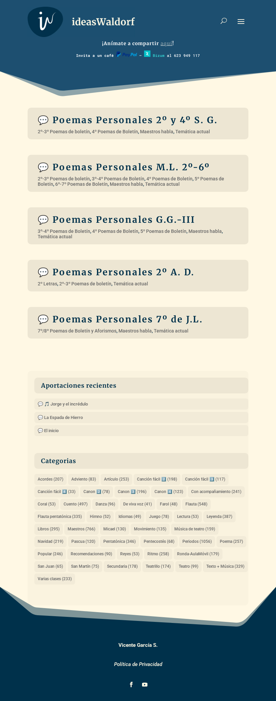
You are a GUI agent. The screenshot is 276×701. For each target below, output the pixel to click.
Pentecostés (159, 541)
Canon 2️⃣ (96, 491)
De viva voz (137, 504)
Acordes (50, 479)
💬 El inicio (48, 430)
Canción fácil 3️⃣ (205, 479)
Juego (159, 516)
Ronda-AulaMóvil (198, 554)
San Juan (50, 566)
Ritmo (158, 554)
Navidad (50, 541)
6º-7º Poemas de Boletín (81, 184)
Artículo (116, 479)
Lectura (188, 516)
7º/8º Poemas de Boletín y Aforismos (77, 331)
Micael (114, 529)
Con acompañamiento (216, 491)
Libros (49, 529)
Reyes (129, 554)
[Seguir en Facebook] (131, 684)
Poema (231, 541)
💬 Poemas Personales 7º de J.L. (120, 319)
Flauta (196, 504)
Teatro (188, 566)
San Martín (85, 566)
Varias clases (55, 578)
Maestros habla (156, 131)
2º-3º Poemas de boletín (64, 131)
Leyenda (219, 516)
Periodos (197, 541)
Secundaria (122, 566)
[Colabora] (126, 55)
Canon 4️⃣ (168, 491)
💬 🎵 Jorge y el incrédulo (63, 404)
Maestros (81, 529)
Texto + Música (225, 566)
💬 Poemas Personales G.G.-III (116, 219)
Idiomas (129, 516)
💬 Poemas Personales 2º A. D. (116, 272)
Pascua (83, 541)
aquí (166, 43)
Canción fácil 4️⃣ (56, 491)
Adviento (83, 479)
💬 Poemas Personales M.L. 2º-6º (124, 167)
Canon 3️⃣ (132, 491)
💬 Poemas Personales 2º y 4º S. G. (128, 120)
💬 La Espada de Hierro (60, 417)
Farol (168, 504)
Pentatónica (119, 541)
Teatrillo (158, 566)
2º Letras (47, 283)
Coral (47, 504)
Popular (50, 554)
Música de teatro (194, 529)
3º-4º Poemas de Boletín (118, 178)
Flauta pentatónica (60, 516)
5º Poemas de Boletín (163, 231)
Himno (100, 516)
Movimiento (150, 529)
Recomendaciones (91, 554)
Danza (105, 504)
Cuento (76, 504)
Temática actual (192, 131)
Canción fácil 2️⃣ (157, 479)
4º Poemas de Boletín (115, 131)
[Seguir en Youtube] (144, 684)
